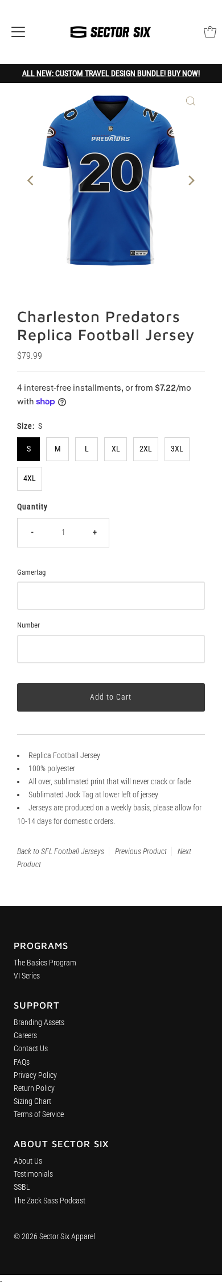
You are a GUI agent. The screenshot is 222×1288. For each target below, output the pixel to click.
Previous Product (141, 851)
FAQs (22, 1062)
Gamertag (31, 572)
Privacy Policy (35, 1075)
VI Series (27, 976)
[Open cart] (210, 31)
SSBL (22, 1187)
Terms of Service (39, 1114)
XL (116, 449)
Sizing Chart (32, 1101)
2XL (145, 449)
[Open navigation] (18, 32)
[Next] (190, 180)
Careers (25, 1035)
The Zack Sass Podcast (49, 1201)
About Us (28, 1161)
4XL (29, 478)
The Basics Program (45, 963)
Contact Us (31, 1048)
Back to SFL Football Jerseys (60, 851)
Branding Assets (39, 1022)
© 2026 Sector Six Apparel (54, 1236)
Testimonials (33, 1174)
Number (28, 625)
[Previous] (31, 180)
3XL (177, 449)
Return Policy (34, 1088)
